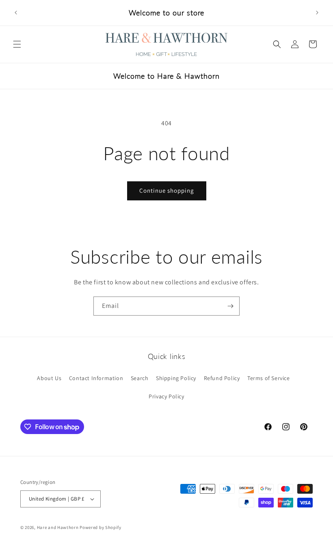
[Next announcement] (317, 12)
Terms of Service (268, 378)
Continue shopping (166, 190)
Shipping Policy (176, 378)
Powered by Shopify (100, 527)
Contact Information (96, 378)
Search (140, 378)
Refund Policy (222, 378)
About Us (49, 378)
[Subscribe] (230, 306)
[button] (17, 44)
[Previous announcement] (16, 12)
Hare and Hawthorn (58, 527)
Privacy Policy (166, 396)
